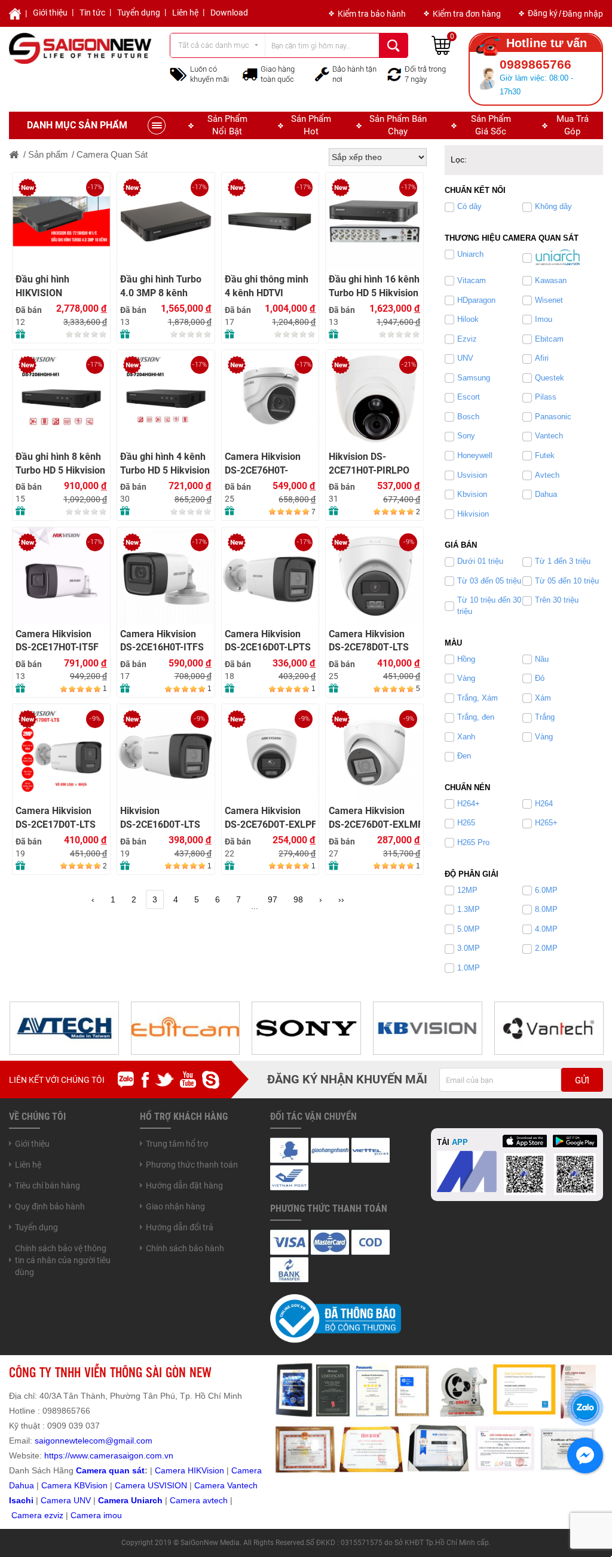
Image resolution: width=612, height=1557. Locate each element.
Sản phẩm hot (311, 125)
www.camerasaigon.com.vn (121, 1455)
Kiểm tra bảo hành (372, 14)
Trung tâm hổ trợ (177, 1143)
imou (112, 1515)
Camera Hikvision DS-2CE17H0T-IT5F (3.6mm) (57, 641)
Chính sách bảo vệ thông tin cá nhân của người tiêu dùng (63, 1260)
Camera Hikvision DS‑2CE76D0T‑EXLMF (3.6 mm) (374, 818)
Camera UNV (66, 1500)
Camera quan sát (110, 1470)
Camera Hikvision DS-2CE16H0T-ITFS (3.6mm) (162, 641)
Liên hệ (185, 12)
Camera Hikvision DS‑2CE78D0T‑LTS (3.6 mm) (369, 641)
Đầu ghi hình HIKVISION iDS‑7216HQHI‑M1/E (60, 286)
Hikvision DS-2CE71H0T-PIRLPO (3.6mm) (369, 464)
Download (229, 12)
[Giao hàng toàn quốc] (250, 74)
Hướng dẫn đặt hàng (184, 1185)
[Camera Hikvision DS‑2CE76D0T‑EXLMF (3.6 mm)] (374, 752)
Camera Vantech (226, 1485)
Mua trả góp (572, 125)
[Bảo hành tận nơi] (322, 73)
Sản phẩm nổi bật (227, 125)
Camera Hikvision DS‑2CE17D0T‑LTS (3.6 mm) (56, 818)
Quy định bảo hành (50, 1206)
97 (272, 899)
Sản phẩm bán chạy (398, 125)
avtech (215, 1500)
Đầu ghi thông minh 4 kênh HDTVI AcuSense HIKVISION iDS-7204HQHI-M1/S (266, 286)
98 (298, 899)
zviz (56, 1515)
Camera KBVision (74, 1485)
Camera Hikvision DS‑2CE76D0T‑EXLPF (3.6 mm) (270, 818)
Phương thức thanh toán (192, 1164)
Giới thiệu (50, 12)
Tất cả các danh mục (213, 45)
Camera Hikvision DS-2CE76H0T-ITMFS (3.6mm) (263, 464)
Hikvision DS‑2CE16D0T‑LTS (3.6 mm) (160, 818)
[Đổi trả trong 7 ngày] (394, 73)
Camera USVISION (151, 1485)
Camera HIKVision (189, 1470)
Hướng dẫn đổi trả (179, 1227)
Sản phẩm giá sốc (491, 125)
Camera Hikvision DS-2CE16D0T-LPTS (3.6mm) (268, 641)
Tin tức (92, 12)
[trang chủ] (14, 154)
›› (341, 899)
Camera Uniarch (130, 1500)
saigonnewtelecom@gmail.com (92, 1440)
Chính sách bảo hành (185, 1248)
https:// (57, 1455)
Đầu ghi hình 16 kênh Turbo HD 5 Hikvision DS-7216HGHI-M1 (374, 286)
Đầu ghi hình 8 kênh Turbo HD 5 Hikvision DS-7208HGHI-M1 (60, 464)
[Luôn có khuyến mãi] (178, 73)
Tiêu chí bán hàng (47, 1185)
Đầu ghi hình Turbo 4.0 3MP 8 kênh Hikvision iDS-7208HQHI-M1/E (160, 286)
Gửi (582, 1080)
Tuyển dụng (138, 12)
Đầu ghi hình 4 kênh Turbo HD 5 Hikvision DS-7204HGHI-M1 (165, 464)
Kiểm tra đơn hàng (467, 14)
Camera (186, 1500)
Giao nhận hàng (175, 1206)
